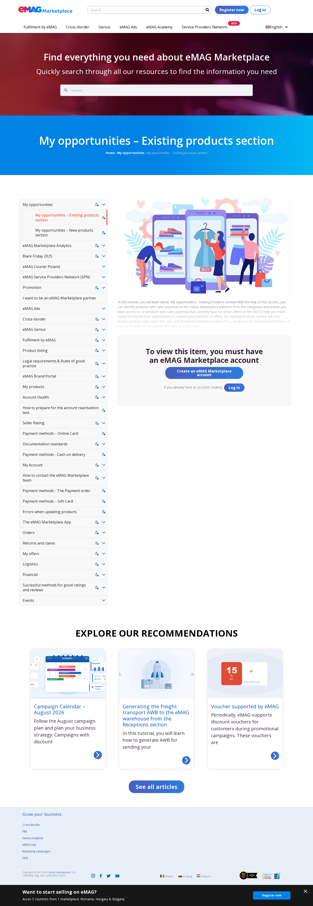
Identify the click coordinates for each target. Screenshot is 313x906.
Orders (29, 532)
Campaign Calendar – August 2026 (59, 709)
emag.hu (206, 876)
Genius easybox (32, 838)
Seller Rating (33, 422)
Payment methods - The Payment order (57, 490)
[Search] (207, 10)
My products (33, 386)
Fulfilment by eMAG (40, 27)
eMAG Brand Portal (39, 376)
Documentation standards (45, 443)
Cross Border (31, 825)
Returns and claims (39, 543)
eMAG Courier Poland (41, 266)
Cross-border (34, 319)
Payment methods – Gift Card (48, 501)
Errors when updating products (50, 511)
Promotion (32, 287)
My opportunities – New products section (64, 233)
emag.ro (169, 876)
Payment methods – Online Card (50, 433)
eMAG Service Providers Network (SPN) (56, 276)
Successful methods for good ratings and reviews (54, 587)
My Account (33, 465)
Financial (30, 574)
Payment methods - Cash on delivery (54, 454)
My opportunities (130, 153)
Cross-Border (77, 27)
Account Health (36, 397)
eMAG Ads (128, 27)
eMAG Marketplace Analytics (47, 245)
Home (110, 153)
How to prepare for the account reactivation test (61, 410)
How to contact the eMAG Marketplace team (56, 478)
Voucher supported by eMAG (245, 706)
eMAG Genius (34, 329)
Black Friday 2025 (37, 256)
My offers (31, 553)
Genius (104, 27)
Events (28, 600)
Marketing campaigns (36, 851)
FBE (24, 831)
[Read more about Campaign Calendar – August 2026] (98, 755)
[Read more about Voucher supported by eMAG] (275, 756)
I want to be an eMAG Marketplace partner (59, 298)
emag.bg (187, 876)
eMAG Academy (159, 27)
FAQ (25, 858)
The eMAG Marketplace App (47, 522)
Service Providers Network (204, 27)
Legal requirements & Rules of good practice (54, 363)
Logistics (30, 564)
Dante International (59, 872)
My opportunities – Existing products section (67, 217)
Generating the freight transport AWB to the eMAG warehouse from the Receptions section (156, 715)
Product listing (35, 350)
